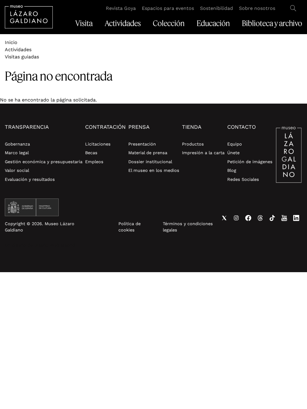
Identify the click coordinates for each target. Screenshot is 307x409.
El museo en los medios (153, 170)
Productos (193, 144)
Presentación (142, 144)
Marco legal (17, 152)
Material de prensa (147, 152)
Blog (231, 170)
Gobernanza (17, 144)
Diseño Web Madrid (54, 245)
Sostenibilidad (216, 8)
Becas (91, 152)
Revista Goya (121, 8)
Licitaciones (98, 144)
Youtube (284, 218)
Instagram (236, 218)
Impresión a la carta (203, 152)
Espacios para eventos (168, 8)
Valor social (17, 170)
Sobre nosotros (257, 8)
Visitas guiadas (22, 57)
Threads (260, 218)
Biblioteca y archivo (272, 23)
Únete (233, 152)
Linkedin (296, 218)
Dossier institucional (150, 161)
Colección (169, 23)
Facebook (248, 218)
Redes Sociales (243, 179)
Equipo (234, 144)
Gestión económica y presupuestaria (43, 161)
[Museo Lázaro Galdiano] (29, 16)
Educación (213, 23)
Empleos (94, 161)
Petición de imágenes (250, 161)
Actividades (123, 23)
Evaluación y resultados (30, 179)
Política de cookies (129, 227)
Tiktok (272, 218)
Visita (84, 23)
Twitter (224, 218)
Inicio (11, 42)
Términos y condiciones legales (188, 227)
